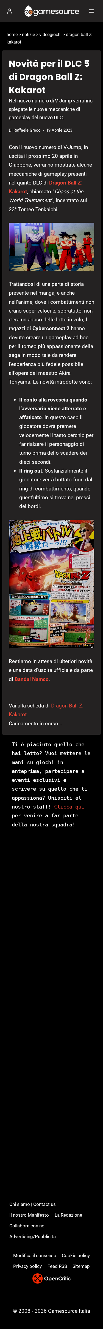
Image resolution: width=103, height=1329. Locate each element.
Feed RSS (57, 1266)
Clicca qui (69, 807)
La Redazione (68, 1215)
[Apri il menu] (91, 11)
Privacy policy (27, 1266)
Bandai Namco (32, 679)
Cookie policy (76, 1255)
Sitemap (81, 1266)
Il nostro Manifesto (29, 1215)
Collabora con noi (27, 1225)
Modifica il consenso (34, 1255)
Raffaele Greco (27, 130)
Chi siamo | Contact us (32, 1204)
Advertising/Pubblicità (32, 1236)
